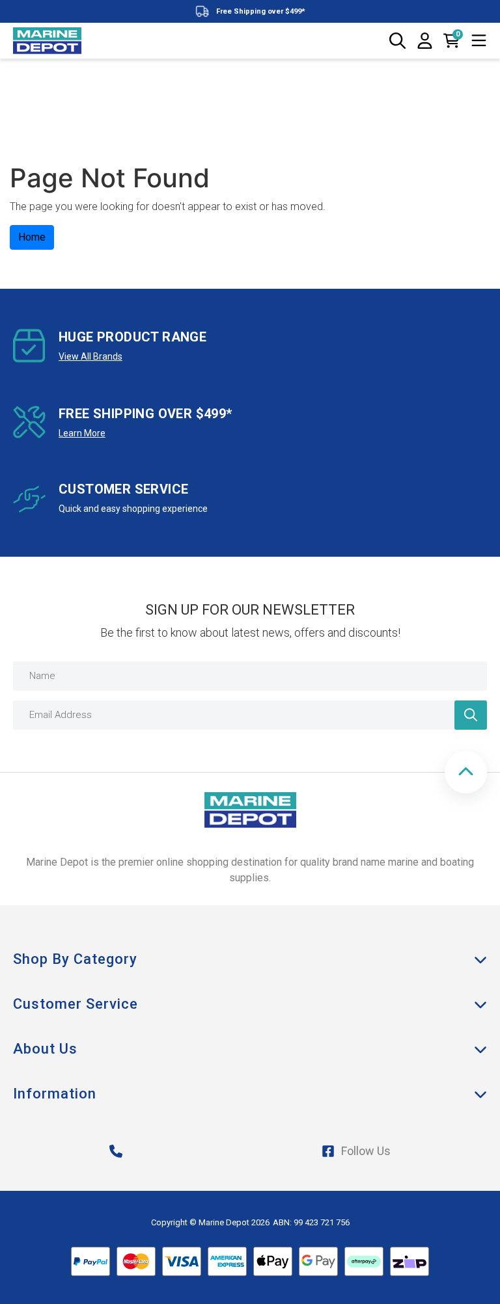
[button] (466, 772)
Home (32, 237)
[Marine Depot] (47, 41)
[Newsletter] (470, 715)
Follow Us (366, 1151)
